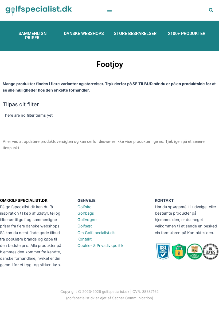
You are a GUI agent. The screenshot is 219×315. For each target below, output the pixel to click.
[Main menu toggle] (109, 10)
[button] (211, 11)
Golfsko (84, 206)
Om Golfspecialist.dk (96, 232)
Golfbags (85, 213)
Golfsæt (84, 226)
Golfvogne (86, 219)
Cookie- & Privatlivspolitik (100, 245)
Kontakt (84, 239)
